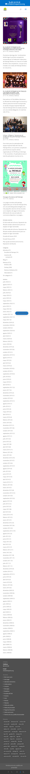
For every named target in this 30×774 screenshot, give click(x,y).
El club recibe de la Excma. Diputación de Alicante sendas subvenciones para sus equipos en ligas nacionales (14, 224)
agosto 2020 (6, 333)
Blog (4, 260)
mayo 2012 (6, 541)
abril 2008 (6, 644)
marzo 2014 (6, 482)
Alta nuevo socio (8, 677)
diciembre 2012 (7, 523)
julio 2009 (6, 604)
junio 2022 (6, 306)
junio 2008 (6, 639)
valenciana (7, 756)
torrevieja (14, 753)
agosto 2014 (6, 468)
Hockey (6, 267)
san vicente (7, 751)
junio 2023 (6, 298)
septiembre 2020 (8, 330)
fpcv (6, 734)
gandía (11, 734)
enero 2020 (6, 344)
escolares (7, 731)
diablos (6, 729)
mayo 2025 (6, 287)
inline (6, 736)
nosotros (6, 255)
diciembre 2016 (7, 393)
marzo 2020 (6, 338)
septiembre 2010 (8, 574)
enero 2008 (6, 652)
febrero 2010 (7, 585)
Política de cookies (8, 705)
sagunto (18, 748)
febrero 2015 (7, 452)
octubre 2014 (7, 463)
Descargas (6, 689)
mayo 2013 (6, 509)
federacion (22, 731)
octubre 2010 (7, 571)
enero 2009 (6, 620)
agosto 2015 (6, 436)
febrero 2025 (7, 290)
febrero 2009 (7, 617)
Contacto (6, 686)
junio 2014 (6, 474)
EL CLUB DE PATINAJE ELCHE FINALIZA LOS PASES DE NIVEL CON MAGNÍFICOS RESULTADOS (14, 92)
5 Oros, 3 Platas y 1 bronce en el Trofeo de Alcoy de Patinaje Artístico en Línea (14, 136)
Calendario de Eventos (9, 681)
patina (13, 744)
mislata (13, 741)
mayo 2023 (6, 301)
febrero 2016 (7, 420)
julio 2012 (6, 536)
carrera (6, 724)
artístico (22, 721)
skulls (22, 751)
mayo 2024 (6, 295)
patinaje (20, 744)
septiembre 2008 (8, 631)
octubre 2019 (7, 352)
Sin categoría (6, 275)
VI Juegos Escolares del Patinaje (13, 197)
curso (17, 726)
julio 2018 (6, 376)
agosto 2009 (6, 601)
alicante (6, 721)
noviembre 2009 (8, 593)
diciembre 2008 (7, 623)
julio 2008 (6, 636)
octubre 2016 (7, 398)
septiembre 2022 (8, 303)
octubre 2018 (7, 371)
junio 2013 (6, 506)
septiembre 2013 (8, 498)
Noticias (16, 51)
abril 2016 (6, 414)
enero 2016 (6, 422)
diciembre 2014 (7, 458)
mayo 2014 (6, 477)
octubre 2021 (7, 314)
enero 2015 (6, 455)
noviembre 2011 (8, 558)
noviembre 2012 (8, 525)
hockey (19, 734)
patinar (7, 746)
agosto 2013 (6, 501)
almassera (14, 721)
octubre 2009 (7, 596)
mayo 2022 (6, 309)
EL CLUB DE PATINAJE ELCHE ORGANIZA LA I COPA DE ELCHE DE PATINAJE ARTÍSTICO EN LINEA (13, 48)
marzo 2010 (6, 582)
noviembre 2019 (8, 349)
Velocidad (7, 273)
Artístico (11, 51)
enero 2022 (6, 311)
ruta (12, 748)
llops (12, 739)
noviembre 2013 (8, 493)
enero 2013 (6, 520)
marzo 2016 (6, 417)
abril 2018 (6, 384)
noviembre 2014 (8, 460)
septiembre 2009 (8, 598)
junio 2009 (6, 606)
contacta (8, 257)
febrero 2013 (7, 517)
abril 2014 (6, 479)
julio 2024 (6, 292)
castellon (14, 724)
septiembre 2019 (8, 355)
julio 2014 (6, 471)
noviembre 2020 (8, 325)
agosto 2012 (6, 533)
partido (6, 744)
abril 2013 (6, 512)
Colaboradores (8, 684)
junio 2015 (6, 441)
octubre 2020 (7, 328)
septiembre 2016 (8, 401)
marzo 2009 (6, 615)
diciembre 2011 (7, 555)
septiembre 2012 (8, 531)
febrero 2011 (7, 566)
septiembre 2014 (8, 466)
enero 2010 (6, 587)
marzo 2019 (6, 366)
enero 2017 (6, 390)
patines (14, 746)
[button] (21, 313)
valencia (22, 753)
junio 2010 (6, 577)
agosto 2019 (6, 357)
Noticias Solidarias (9, 270)
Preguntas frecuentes (9, 710)
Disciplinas (6, 691)
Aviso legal (6, 679)
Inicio (5, 698)
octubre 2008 (7, 628)
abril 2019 (6, 363)
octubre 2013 (7, 495)
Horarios (6, 696)
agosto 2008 (6, 633)
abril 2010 (6, 579)
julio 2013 (6, 504)
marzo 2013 (6, 514)
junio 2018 (6, 379)
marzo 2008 (6, 647)
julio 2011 (6, 563)
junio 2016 (6, 409)
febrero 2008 (7, 650)
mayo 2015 (6, 444)
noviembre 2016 (8, 395)
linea (6, 739)
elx (19, 729)
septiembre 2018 (8, 374)
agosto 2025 (6, 284)
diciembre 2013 (7, 490)
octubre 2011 (7, 560)
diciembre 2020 (7, 322)
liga (18, 736)
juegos (12, 736)
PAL (20, 741)
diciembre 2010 (7, 569)
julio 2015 (6, 439)
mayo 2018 (6, 382)
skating (15, 751)
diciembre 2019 (7, 347)
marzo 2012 (6, 547)
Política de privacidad (9, 707)
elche (13, 729)
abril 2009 (6, 612)
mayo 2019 (6, 360)
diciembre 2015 (7, 425)
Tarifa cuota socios (8, 712)
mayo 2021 (6, 320)
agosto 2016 (6, 403)
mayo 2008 (6, 642)
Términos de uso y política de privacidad (14, 714)
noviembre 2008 (8, 625)
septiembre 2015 (8, 433)
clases (21, 724)
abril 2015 (6, 447)
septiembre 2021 (8, 317)
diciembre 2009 (7, 590)
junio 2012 (6, 539)
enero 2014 (6, 487)
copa (11, 726)
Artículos (5, 250)
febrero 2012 (7, 550)
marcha (6, 741)
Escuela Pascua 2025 (9, 239)
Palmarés (6, 703)
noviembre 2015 (8, 428)
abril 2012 (6, 544)
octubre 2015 (7, 430)
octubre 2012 (7, 528)
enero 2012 (6, 552)
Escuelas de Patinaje (10, 252)
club (6, 726)
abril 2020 (6, 336)
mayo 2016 (6, 412)
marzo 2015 (6, 449)
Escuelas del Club (8, 693)
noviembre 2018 (8, 368)
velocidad (15, 756)
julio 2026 (6, 282)
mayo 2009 (6, 609)
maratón (19, 739)
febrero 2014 (7, 485)
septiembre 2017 (8, 387)
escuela (15, 731)
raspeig (21, 746)
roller (6, 748)
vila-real (23, 756)
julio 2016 (6, 406)
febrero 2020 (7, 341)
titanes (7, 753)
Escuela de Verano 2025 (10, 236)
